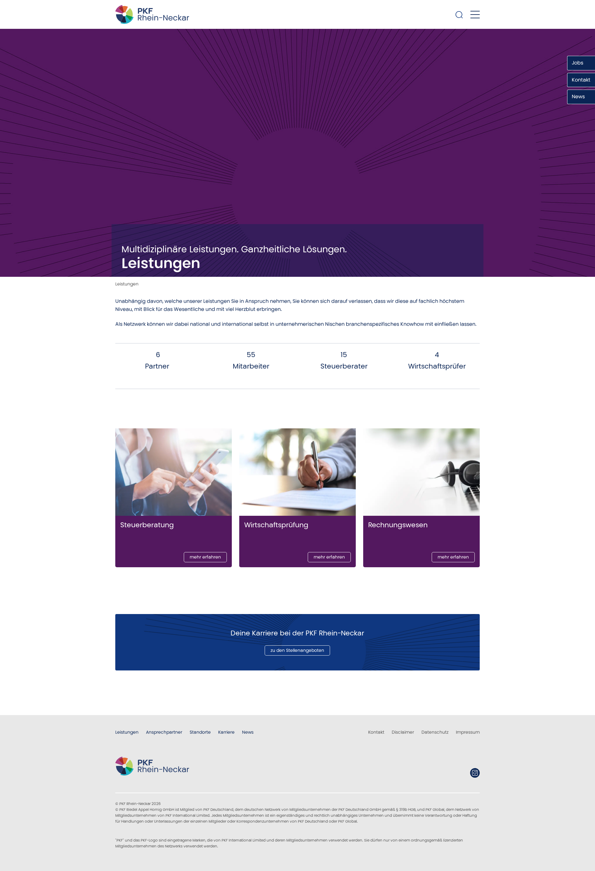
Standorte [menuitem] (200, 732)
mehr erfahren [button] (205, 557)
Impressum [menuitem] (468, 732)
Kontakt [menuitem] (376, 732)
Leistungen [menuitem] (127, 732)
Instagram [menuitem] (475, 773)
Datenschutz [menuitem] (434, 732)
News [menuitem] (247, 732)
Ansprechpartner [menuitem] (164, 732)
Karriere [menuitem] (226, 732)
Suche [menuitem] (459, 14)
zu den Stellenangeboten (297, 650)
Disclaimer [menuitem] (403, 732)
